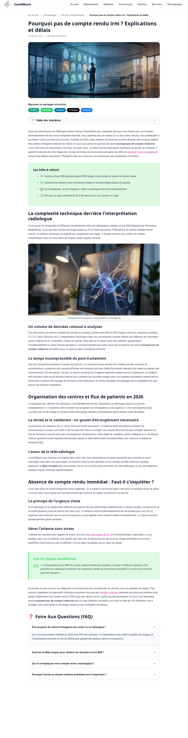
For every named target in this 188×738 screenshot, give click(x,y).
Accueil (74, 4)
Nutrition (142, 4)
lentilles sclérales (109, 592)
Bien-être (157, 4)
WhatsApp (46, 110)
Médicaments (91, 4)
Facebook (87, 110)
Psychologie (125, 4)
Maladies (108, 4)
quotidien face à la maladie (141, 152)
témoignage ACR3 (100, 534)
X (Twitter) (73, 110)
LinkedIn (60, 110)
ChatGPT (34, 110)
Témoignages (174, 4)
